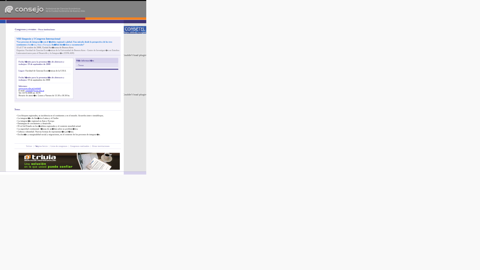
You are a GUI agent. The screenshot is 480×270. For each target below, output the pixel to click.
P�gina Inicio (41, 146)
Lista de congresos (59, 146)
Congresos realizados (79, 146)
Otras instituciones (101, 146)
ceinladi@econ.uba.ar (35, 90)
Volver (29, 146)
